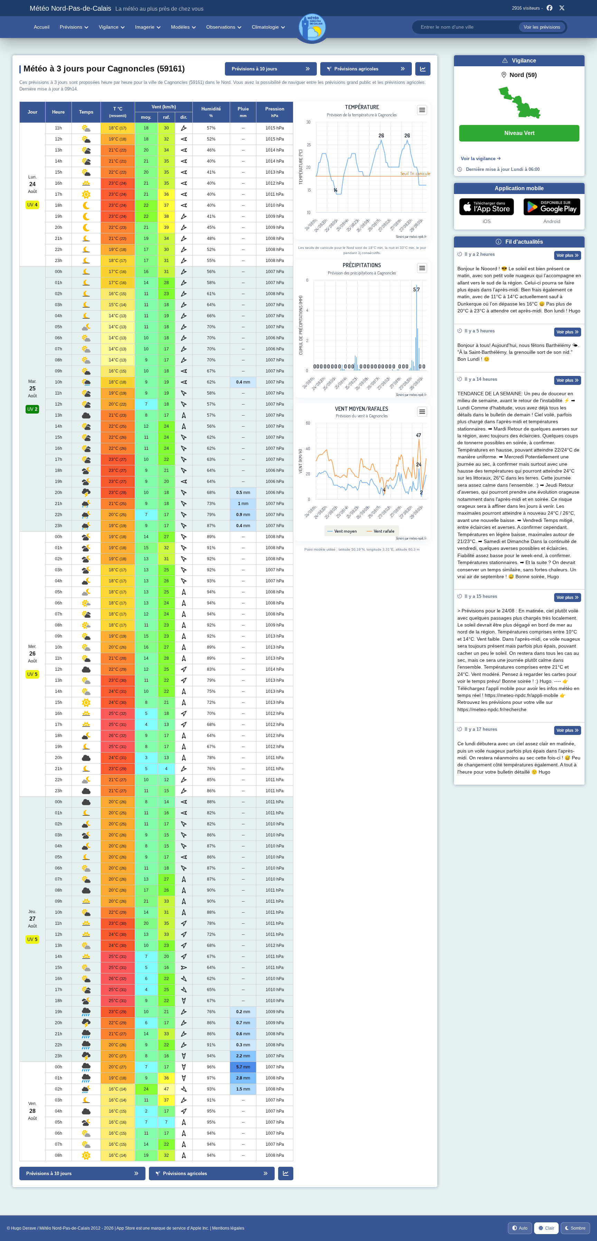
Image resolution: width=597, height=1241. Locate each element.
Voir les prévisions (542, 27)
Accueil (41, 27)
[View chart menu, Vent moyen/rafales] (422, 412)
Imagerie (144, 27)
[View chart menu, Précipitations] (422, 268)
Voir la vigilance (478, 158)
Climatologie (265, 27)
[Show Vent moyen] (342, 531)
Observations (220, 27)
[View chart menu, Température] (422, 110)
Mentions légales (228, 1228)
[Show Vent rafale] (381, 531)
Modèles (180, 27)
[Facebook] (549, 8)
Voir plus (566, 255)
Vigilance (109, 27)
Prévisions (71, 27)
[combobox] (489, 27)
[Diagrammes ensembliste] (422, 69)
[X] (562, 8)
